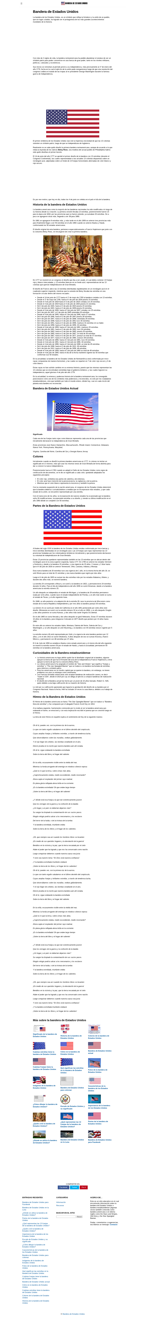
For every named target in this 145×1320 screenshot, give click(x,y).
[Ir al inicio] (74, 5)
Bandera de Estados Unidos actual (36, 1282)
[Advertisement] (73, 40)
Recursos (60, 1205)
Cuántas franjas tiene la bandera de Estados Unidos (35, 1277)
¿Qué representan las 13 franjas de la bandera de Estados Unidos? (71, 1124)
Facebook (63, 1187)
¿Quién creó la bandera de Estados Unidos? (32, 1230)
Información (61, 1202)
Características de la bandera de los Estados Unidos (98, 1088)
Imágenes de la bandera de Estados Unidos (33, 1262)
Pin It (84, 1187)
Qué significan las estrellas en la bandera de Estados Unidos (72, 1070)
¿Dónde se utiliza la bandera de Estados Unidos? (34, 1214)
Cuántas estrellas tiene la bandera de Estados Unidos (35, 1291)
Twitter (74, 1187)
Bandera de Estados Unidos (74, 1314)
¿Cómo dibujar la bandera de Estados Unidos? (33, 1246)
